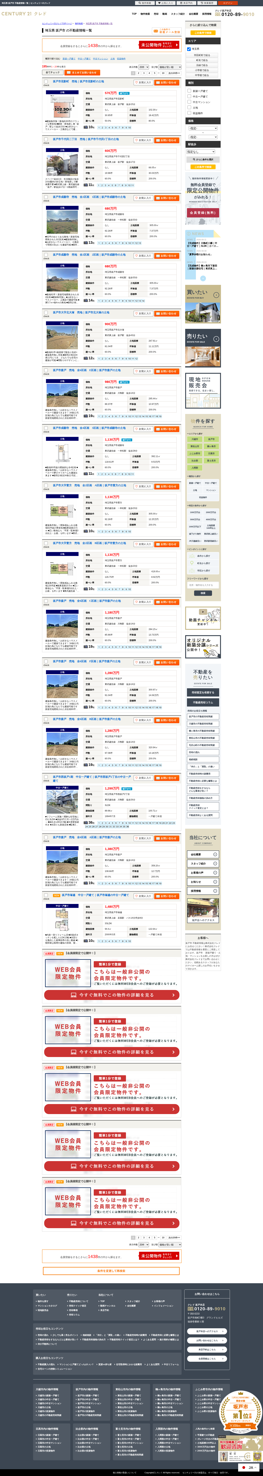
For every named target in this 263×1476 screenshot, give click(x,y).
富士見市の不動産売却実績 (130, 1454)
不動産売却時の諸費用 (199, 774)
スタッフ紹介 (178, 14)
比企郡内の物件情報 (87, 1428)
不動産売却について (78, 1301)
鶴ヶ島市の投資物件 (167, 1411)
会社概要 (193, 14)
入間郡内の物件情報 (166, 1428)
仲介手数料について (47, 1344)
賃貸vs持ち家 (105, 1364)
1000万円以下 (195, 527)
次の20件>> (174, 73)
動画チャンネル (107, 1306)
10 (163, 73)
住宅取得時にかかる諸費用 (129, 1364)
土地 (112, 58)
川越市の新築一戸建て (48, 1395)
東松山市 (195, 446)
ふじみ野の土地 (204, 1407)
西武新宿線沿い (211, 541)
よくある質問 (149, 1339)
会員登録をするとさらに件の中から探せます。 (91, 45)
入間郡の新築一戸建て (168, 1435)
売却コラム (74, 1314)
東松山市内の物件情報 (128, 1389)
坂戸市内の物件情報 (87, 1389)
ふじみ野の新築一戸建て (209, 1395)
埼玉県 (195, 48)
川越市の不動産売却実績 (201, 723)
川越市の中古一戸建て (48, 1399)
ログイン (228, 3)
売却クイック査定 (77, 1306)
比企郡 (195, 460)
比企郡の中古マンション (89, 1443)
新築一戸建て (69, 58)
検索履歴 (208, 3)
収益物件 (121, 58)
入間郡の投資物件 (166, 1451)
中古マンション (100, 58)
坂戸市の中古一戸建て (88, 1399)
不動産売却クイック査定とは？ (198, 806)
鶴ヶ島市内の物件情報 (168, 1389)
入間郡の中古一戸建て (168, 1439)
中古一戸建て (84, 58)
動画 (164, 14)
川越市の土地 (44, 1407)
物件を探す (43, 1301)
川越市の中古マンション (49, 1403)
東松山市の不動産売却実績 (202, 738)
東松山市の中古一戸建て (129, 1399)
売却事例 (73, 1310)
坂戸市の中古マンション (89, 1403)
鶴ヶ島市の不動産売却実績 (202, 731)
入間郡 (195, 468)
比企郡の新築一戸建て (88, 1435)
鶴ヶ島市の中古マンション (170, 1403)
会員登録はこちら (207, 1358)
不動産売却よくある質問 (201, 815)
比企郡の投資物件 (86, 1451)
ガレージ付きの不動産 (208, 1439)
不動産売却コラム (203, 702)
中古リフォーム (171, 1364)
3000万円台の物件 (206, 1447)
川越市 (195, 439)
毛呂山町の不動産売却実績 (202, 745)
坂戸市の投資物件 (86, 1411)
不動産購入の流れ (46, 1364)
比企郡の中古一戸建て (88, 1439)
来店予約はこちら (207, 1349)
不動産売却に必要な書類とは (203, 781)
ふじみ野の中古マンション (210, 1403)
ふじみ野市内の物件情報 (209, 1389)
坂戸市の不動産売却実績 (201, 716)
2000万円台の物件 (206, 1451)
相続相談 (193, 759)
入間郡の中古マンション (169, 1443)
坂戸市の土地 (84, 1407)
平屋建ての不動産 (206, 1435)
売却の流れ (194, 752)
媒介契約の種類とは (169, 1339)
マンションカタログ (47, 1306)
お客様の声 (159, 1301)
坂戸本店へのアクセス (207, 1331)
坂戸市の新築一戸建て (88, 1395)
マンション (211, 490)
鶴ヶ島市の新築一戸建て (169, 1395)
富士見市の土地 (125, 1447)
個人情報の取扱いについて (125, 1473)
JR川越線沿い (195, 541)
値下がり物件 (195, 534)
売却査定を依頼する (203, 692)
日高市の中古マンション (49, 1443)
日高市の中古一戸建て (48, 1439)
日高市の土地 (44, 1447)
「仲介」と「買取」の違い (202, 766)
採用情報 (206, 14)
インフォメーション (163, 1306)
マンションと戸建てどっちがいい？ (76, 1364)
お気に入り (167, 3)
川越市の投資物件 (46, 1411)
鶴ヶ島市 (211, 446)
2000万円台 (211, 512)
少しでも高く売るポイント (65, 1335)
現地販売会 (43, 1310)
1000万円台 (195, 512)
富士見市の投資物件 (127, 1451)
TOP (134, 14)
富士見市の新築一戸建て (129, 1435)
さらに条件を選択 (204, 159)
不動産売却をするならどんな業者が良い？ (199, 789)
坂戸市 (211, 439)
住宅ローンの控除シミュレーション (55, 1369)
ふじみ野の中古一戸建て (209, 1399)
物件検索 (145, 14)
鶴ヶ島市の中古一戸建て (169, 1399)
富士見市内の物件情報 (128, 1428)
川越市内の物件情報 (47, 1389)
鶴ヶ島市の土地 (164, 1407)
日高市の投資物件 (46, 1451)
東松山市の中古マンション (130, 1403)
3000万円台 (195, 519)
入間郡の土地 (163, 1447)
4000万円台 (211, 519)
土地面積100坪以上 (211, 526)
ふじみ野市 (194, 453)
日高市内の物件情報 (47, 1428)
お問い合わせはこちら (207, 1340)
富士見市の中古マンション (130, 1443)
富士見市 (211, 460)
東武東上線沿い (211, 534)
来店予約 (104, 1310)
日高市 (211, 453)
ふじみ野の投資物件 (207, 1411)
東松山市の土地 (125, 1407)
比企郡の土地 (84, 1447)
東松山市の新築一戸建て (129, 1395)
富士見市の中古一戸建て (129, 1439)
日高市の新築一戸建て (48, 1435)
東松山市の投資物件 (127, 1411)
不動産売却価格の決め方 (201, 798)
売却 (156, 14)
